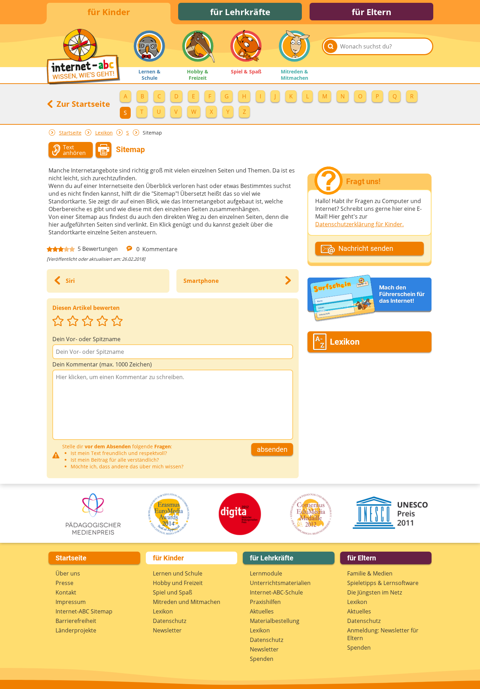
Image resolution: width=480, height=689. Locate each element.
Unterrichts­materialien (280, 583)
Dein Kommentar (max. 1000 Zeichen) (102, 364)
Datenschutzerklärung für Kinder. (359, 224)
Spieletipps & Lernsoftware (383, 583)
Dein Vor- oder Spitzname (86, 339)
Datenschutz (169, 621)
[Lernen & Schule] (149, 46)
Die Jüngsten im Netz (374, 592)
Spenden (261, 659)
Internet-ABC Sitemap (84, 611)
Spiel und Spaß (172, 592)
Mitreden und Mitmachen (186, 602)
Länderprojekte (76, 630)
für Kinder (108, 12)
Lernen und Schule (177, 573)
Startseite (70, 132)
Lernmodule (266, 573)
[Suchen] (330, 46)
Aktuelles (262, 611)
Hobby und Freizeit (178, 583)
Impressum (71, 602)
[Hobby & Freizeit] (197, 46)
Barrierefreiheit (76, 621)
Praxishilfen (265, 602)
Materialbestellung (274, 621)
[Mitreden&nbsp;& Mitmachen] (294, 46)
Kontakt (66, 592)
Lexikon (104, 132)
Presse (64, 583)
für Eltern (371, 12)
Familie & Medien (370, 573)
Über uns (68, 573)
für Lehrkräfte (240, 12)
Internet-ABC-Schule (276, 592)
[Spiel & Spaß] (245, 46)
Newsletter (167, 630)
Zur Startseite (82, 103)
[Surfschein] (369, 298)
